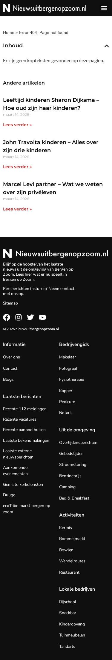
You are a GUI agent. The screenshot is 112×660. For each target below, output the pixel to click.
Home (8, 32)
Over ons (11, 357)
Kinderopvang (72, 624)
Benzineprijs (70, 476)
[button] (104, 8)
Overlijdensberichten (78, 442)
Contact (10, 368)
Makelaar (67, 357)
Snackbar (67, 613)
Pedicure (67, 402)
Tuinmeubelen (72, 635)
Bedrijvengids (74, 344)
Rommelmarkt (72, 539)
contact (67, 288)
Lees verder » (17, 124)
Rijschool (67, 602)
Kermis (65, 528)
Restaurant (69, 572)
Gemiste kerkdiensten (23, 484)
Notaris (66, 413)
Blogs (8, 379)
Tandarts (67, 646)
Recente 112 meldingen (25, 409)
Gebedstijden (71, 453)
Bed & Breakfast (74, 498)
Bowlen (66, 550)
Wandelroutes (72, 561)
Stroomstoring (72, 464)
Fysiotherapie (71, 379)
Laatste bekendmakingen (26, 440)
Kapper (65, 391)
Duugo (9, 495)
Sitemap (10, 302)
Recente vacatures (19, 419)
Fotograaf (68, 368)
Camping (67, 487)
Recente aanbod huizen (24, 430)
